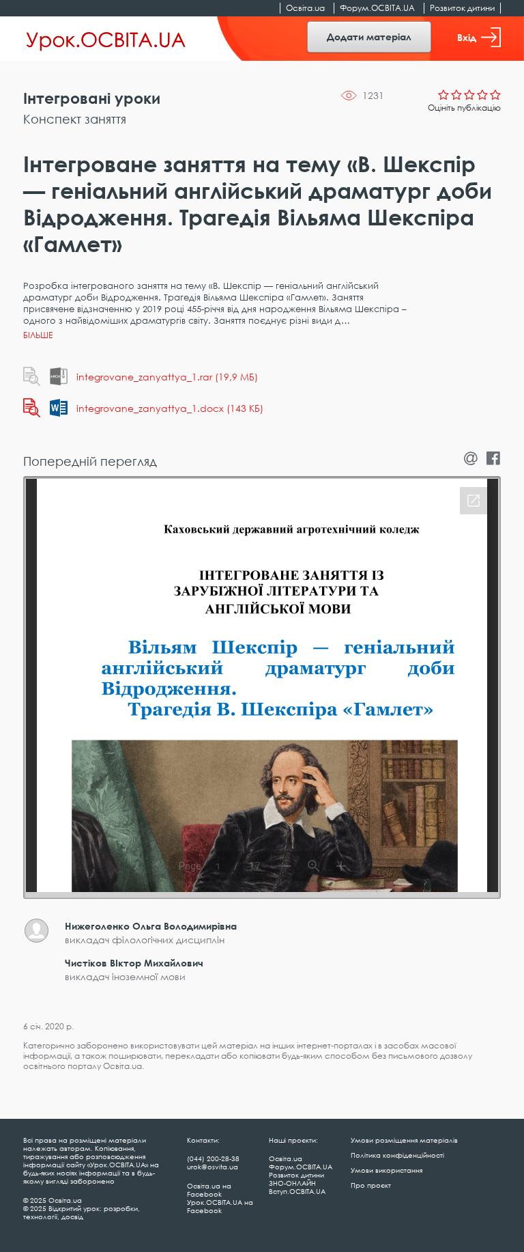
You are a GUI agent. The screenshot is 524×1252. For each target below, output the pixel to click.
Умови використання (386, 1170)
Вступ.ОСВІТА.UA (297, 1191)
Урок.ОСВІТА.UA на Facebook (220, 1206)
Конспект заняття (74, 118)
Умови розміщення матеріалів (404, 1140)
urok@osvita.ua (212, 1167)
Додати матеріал (369, 36)
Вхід (466, 37)
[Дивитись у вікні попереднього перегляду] (31, 376)
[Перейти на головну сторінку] (106, 39)
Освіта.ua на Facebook (209, 1190)
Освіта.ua (305, 8)
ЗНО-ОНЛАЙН (292, 1183)
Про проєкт (371, 1185)
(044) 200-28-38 (213, 1158)
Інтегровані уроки (91, 98)
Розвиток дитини (462, 8)
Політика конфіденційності (397, 1155)
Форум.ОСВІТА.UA (377, 8)
